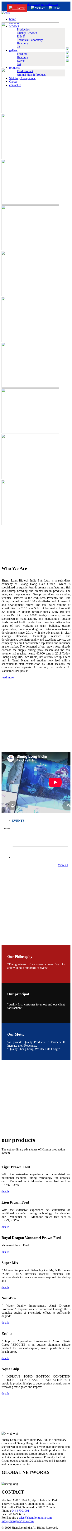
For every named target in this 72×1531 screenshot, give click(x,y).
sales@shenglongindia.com (35, 1517)
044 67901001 (16, 4)
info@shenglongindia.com (42, 4)
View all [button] (63, 865)
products (14, 67)
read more (8, 677)
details (5, 1191)
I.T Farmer (18, 8)
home (12, 19)
